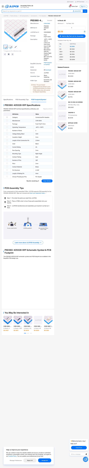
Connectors (34, 16)
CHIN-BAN (47, 23)
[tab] (8, 99)
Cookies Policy (12, 456)
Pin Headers (42, 16)
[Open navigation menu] (3, 6)
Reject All (30, 460)
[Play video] (28, 225)
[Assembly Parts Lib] (12, 6)
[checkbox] (7, 117)
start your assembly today (37, 193)
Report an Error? (47, 109)
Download (48, 70)
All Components (24, 16)
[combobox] (36, 11)
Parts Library (14, 16)
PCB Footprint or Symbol (48, 63)
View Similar (47, 181)
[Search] (85, 11)
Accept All (45, 460)
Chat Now (79, 448)
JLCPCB (5, 16)
